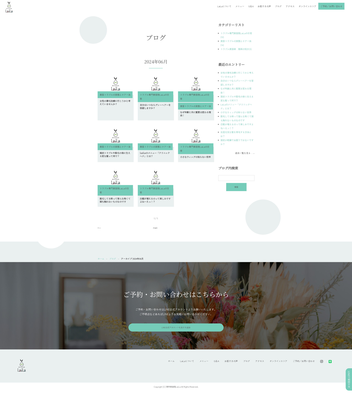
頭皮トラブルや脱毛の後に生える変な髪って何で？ (115, 154)
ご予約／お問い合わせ (331, 6)
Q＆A (251, 6)
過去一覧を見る (243, 153)
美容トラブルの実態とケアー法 (115, 94)
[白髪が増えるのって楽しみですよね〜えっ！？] (156, 177)
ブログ (278, 6)
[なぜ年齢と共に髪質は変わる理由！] (196, 83)
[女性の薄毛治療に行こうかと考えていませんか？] (116, 83)
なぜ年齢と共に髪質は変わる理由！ (195, 114)
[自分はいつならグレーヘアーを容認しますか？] (156, 83)
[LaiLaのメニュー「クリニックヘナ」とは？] (156, 136)
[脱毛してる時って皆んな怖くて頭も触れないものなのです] (116, 177)
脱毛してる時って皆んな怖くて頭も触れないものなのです (115, 200)
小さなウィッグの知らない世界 (195, 156)
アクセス (290, 6)
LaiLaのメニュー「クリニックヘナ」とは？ (155, 154)
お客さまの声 (264, 6)
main (155, 227)
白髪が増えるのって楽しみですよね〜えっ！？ (155, 200)
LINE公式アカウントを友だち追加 (176, 327)
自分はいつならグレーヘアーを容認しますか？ (155, 106)
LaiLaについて (224, 6)
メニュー (239, 6)
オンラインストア (307, 6)
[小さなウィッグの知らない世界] (196, 136)
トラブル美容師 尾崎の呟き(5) (236, 49)
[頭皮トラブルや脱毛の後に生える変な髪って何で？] (116, 136)
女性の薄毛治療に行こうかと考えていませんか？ (115, 102)
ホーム (101, 258)
